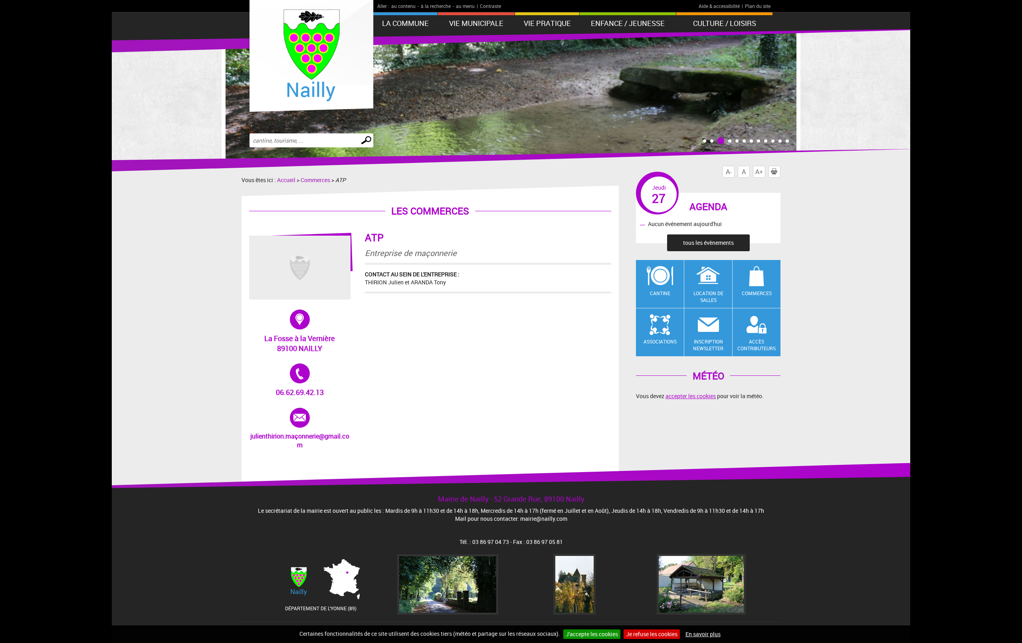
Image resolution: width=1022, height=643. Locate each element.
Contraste (490, 6)
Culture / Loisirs (724, 23)
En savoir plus (703, 634)
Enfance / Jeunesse (628, 23)
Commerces (315, 180)
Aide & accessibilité (719, 6)
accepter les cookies (690, 396)
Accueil (286, 180)
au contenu (403, 6)
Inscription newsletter (708, 344)
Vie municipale (476, 23)
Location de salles (708, 296)
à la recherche (436, 6)
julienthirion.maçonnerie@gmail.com (299, 428)
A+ (759, 171)
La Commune (405, 23)
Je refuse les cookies (651, 634)
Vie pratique (547, 23)
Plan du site (757, 6)
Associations (660, 341)
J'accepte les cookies (592, 634)
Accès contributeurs (756, 344)
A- (728, 171)
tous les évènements (708, 242)
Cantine (660, 293)
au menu (465, 6)
